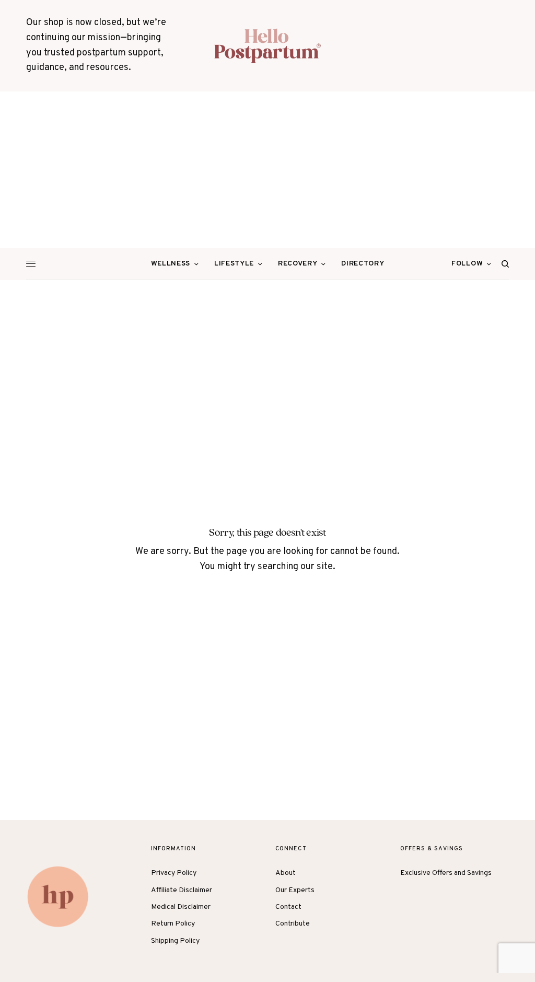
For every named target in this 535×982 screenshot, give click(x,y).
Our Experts (295, 890)
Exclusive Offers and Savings (446, 873)
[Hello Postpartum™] (267, 46)
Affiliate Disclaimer (181, 890)
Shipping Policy (175, 941)
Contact (288, 907)
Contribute (292, 923)
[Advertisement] (267, 170)
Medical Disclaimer (181, 907)
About (285, 873)
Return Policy (173, 923)
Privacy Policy (173, 873)
